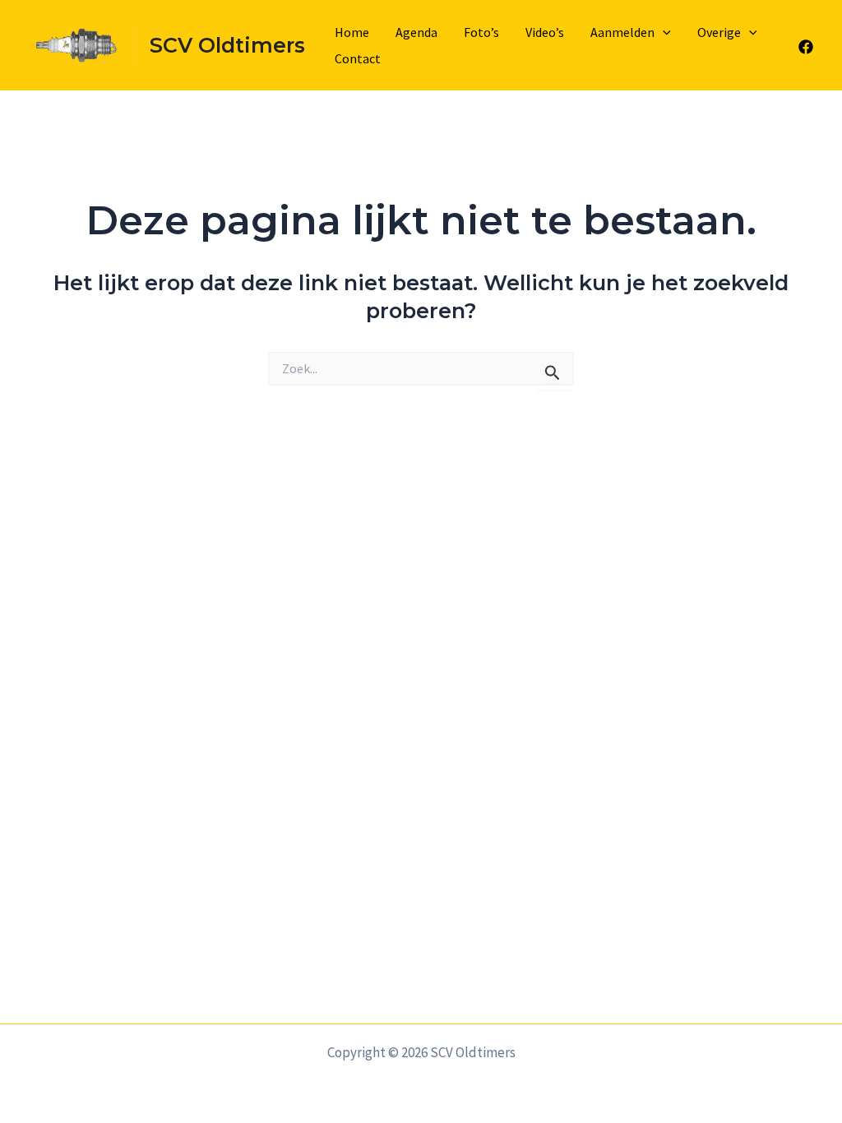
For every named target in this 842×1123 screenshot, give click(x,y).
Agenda (416, 32)
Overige (719, 32)
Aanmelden (622, 32)
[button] (663, 32)
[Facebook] (805, 46)
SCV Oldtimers (227, 45)
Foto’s (481, 32)
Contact (358, 58)
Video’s (544, 32)
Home (352, 32)
